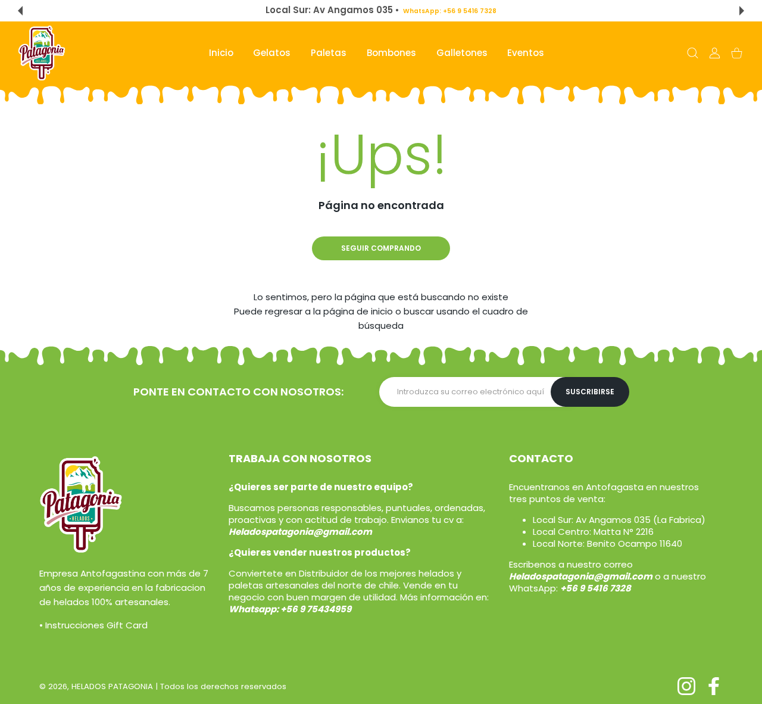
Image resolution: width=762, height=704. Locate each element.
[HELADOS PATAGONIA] (41, 53)
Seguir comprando (381, 248)
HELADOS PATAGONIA (112, 686)
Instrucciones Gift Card (96, 625)
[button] (20, 10)
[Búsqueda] (693, 53)
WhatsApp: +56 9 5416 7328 (449, 11)
